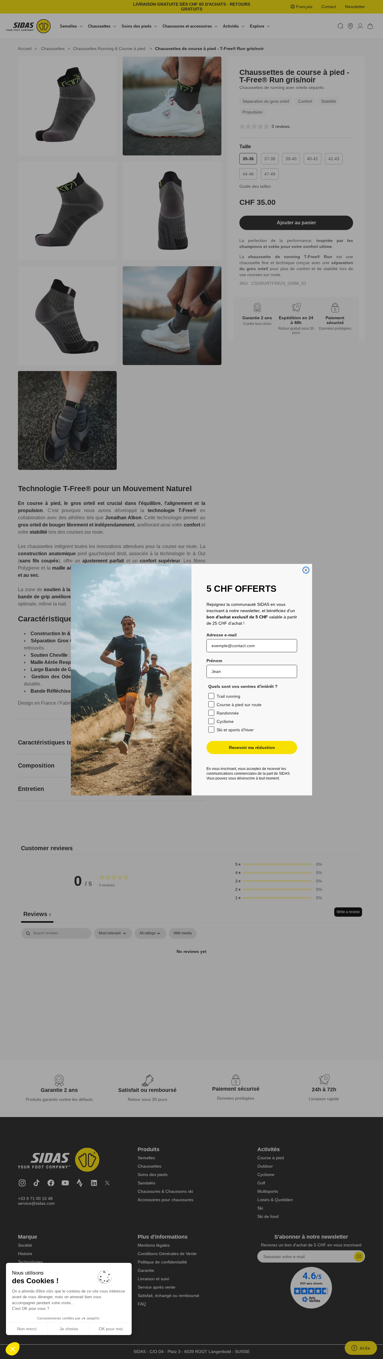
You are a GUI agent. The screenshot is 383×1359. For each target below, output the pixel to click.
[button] (12, 1349)
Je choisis (69, 1328)
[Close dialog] (306, 570)
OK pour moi (111, 1328)
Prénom (214, 660)
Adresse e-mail (221, 634)
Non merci (27, 1328)
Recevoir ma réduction (252, 747)
